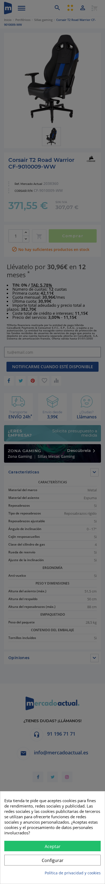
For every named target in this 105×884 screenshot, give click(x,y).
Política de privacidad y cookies (73, 872)
